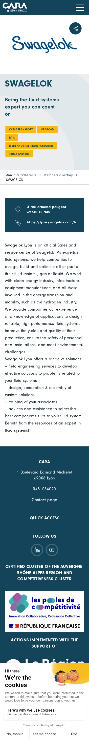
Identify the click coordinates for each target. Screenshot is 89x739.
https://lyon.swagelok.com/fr (52, 222)
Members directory (58, 175)
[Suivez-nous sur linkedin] (37, 550)
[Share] (75, 28)
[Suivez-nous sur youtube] (52, 550)
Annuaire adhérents (21, 175)
